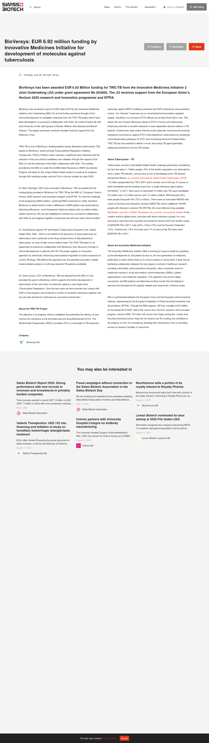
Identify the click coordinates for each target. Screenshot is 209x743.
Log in (170, 6)
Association (150, 6)
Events (117, 6)
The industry (131, 6)
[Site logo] (13, 6)
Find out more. (110, 738)
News (107, 6)
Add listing (198, 6)
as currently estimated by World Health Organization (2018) (157, 177)
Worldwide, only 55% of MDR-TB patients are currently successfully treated (145, 212)
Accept (124, 738)
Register (180, 6)
